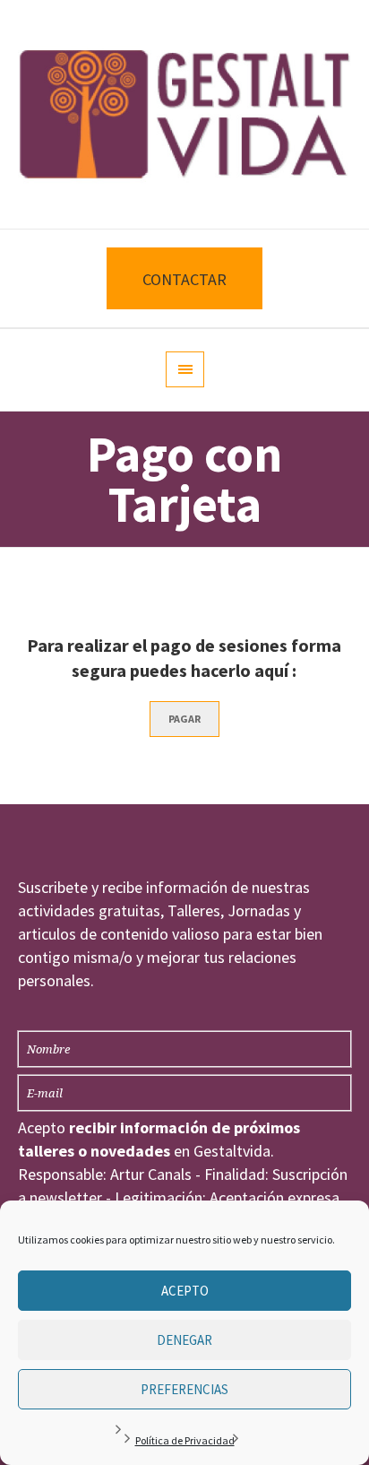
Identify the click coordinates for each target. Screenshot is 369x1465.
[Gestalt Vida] (184, 114)
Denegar (184, 1339)
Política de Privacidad (185, 1440)
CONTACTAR (184, 279)
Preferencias (184, 1389)
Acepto (185, 1290)
